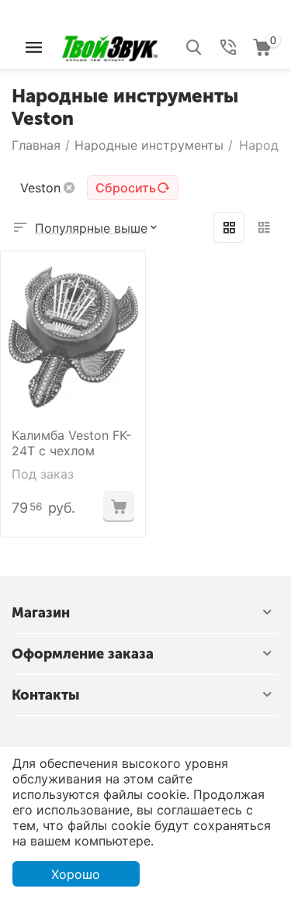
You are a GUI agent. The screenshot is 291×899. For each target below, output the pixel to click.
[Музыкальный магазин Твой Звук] (110, 46)
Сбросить (125, 187)
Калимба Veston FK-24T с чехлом (71, 443)
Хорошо (75, 874)
